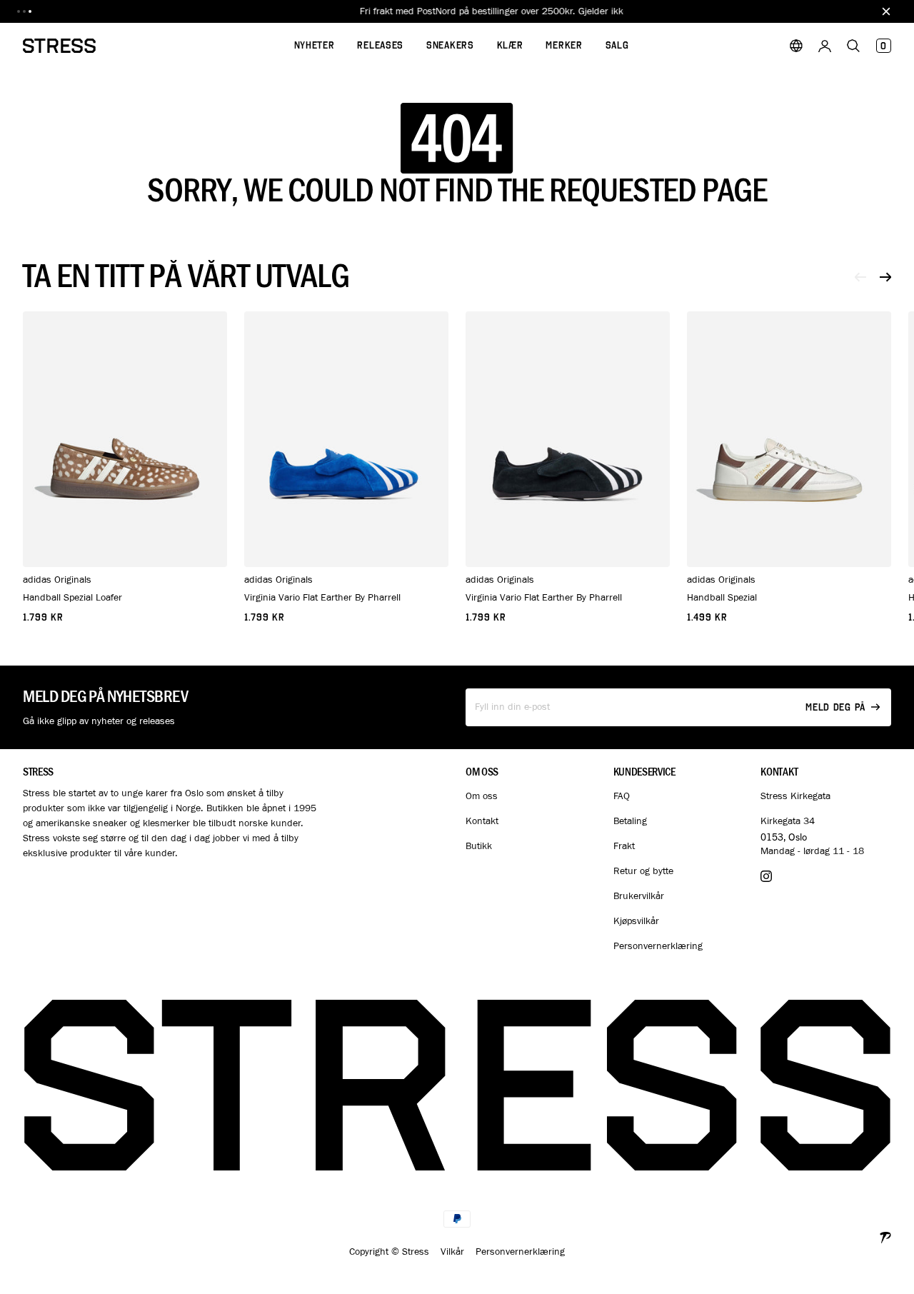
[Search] (853, 46)
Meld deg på (835, 707)
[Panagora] (885, 1236)
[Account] (824, 46)
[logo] (59, 46)
